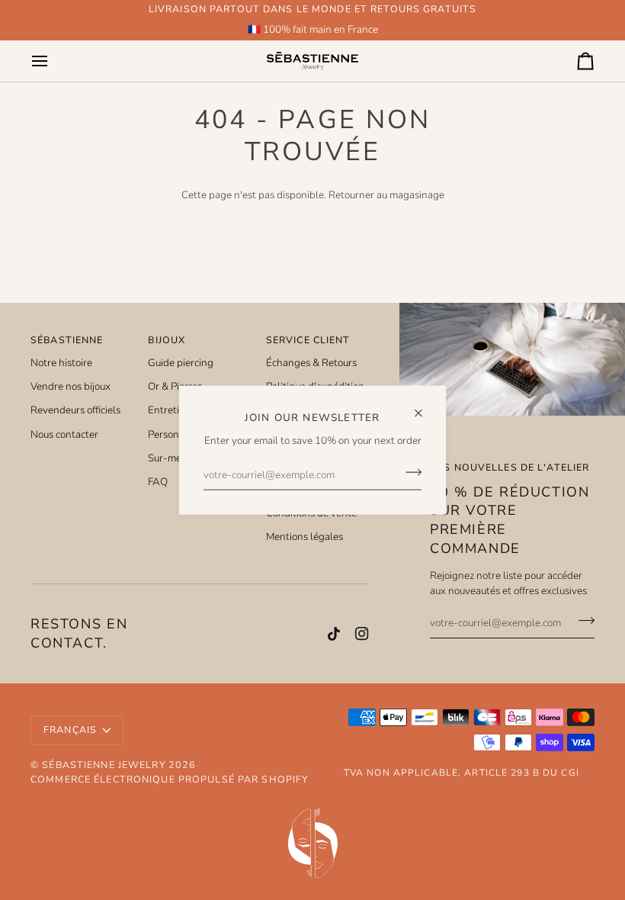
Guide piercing (180, 362)
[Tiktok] (334, 634)
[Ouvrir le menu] (53, 60)
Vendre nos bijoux (70, 386)
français (70, 729)
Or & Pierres (175, 386)
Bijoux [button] (166, 339)
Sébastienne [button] (66, 339)
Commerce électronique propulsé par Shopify (169, 779)
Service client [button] (308, 339)
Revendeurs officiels (75, 410)
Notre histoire (61, 362)
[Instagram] (362, 634)
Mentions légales (304, 536)
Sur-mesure (174, 458)
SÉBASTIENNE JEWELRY (103, 764)
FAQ (158, 481)
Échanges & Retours (311, 362)
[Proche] (425, 407)
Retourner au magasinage (386, 195)
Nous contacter (64, 434)
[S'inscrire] (408, 472)
